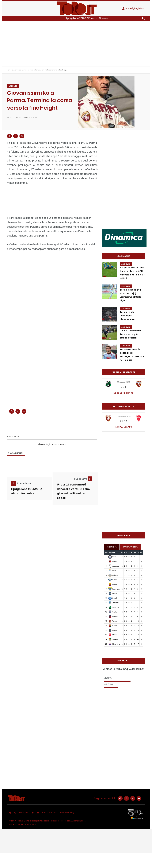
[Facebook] (120, 798)
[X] (132, 798)
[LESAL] (124, 237)
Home (9, 70)
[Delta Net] (135, 814)
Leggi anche (123, 256)
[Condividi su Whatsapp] (21, 136)
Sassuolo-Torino (123, 392)
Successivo (81, 479)
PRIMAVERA (130, 546)
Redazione (12, 117)
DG (138, 552)
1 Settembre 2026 (123, 416)
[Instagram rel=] (126, 798)
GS (135, 552)
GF (132, 552)
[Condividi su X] (15, 136)
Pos (106, 552)
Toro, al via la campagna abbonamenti (127, 316)
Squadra (112, 552)
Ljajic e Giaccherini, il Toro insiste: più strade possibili (131, 334)
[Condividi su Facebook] (9, 136)
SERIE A (112, 546)
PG (122, 552)
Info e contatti (49, 812)
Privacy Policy (67, 812)
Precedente (24, 483)
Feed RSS (23, 812)
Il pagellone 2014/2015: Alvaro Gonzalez (88, 18)
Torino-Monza (123, 427)
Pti (141, 552)
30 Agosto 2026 (123, 382)
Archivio (17, 70)
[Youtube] (139, 798)
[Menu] (8, 18)
